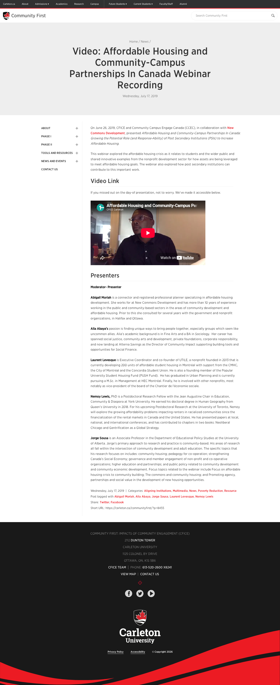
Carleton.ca (9, 3)
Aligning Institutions (157, 490)
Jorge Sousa (160, 496)
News (145, 41)
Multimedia (180, 490)
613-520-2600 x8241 (157, 567)
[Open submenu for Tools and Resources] (77, 153)
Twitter (104, 502)
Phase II (46, 144)
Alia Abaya (142, 496)
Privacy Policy (116, 651)
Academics (61, 3)
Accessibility (138, 651)
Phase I (46, 136)
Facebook (117, 502)
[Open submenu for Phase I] (77, 136)
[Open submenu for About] (77, 128)
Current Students (142, 3)
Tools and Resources (57, 152)
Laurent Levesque (182, 496)
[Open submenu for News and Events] (77, 161)
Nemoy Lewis (204, 496)
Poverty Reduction (210, 490)
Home (133, 41)
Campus (94, 3)
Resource (230, 490)
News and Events (53, 161)
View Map (128, 574)
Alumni (183, 3)
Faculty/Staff (166, 3)
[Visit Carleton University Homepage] (140, 627)
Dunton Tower (143, 540)
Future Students (117, 3)
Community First (28, 15)
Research (79, 3)
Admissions (41, 3)
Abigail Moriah (124, 496)
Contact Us (49, 169)
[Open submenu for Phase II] (77, 144)
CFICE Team (117, 567)
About (25, 3)
